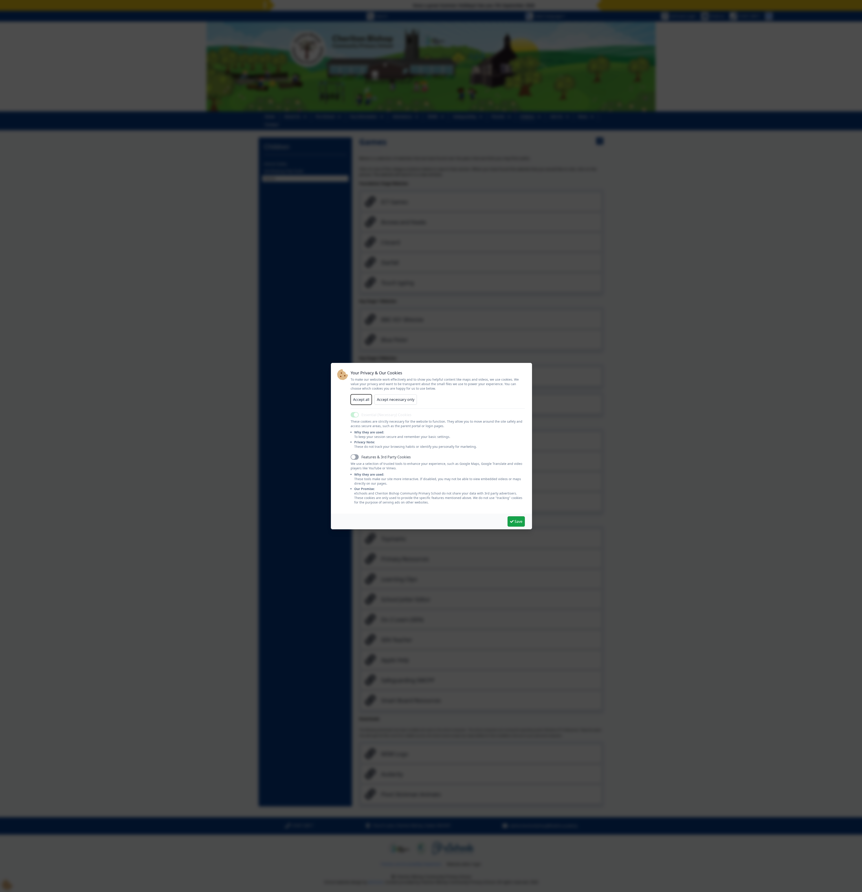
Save (518, 521)
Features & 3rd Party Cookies (386, 457)
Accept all (361, 399)
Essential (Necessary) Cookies (386, 414)
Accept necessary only (395, 399)
